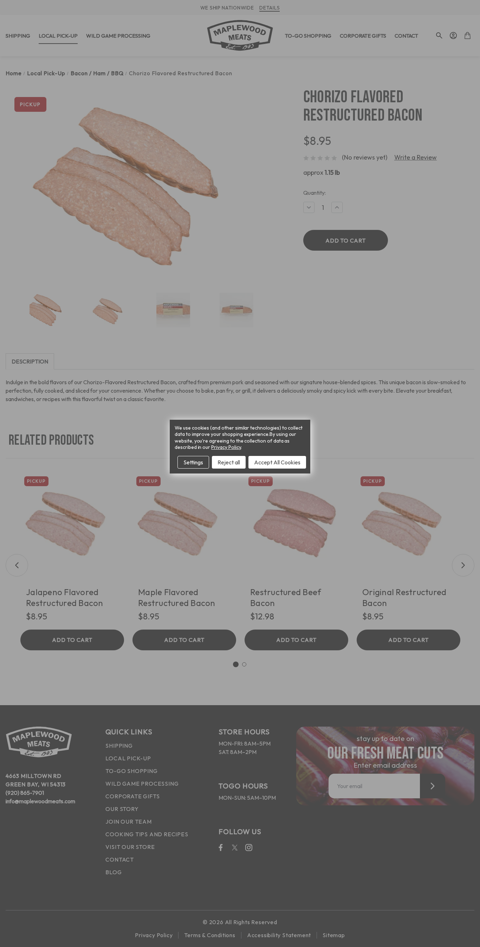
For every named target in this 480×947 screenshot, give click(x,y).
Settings (193, 462)
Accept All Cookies (277, 462)
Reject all (229, 462)
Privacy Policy (226, 447)
